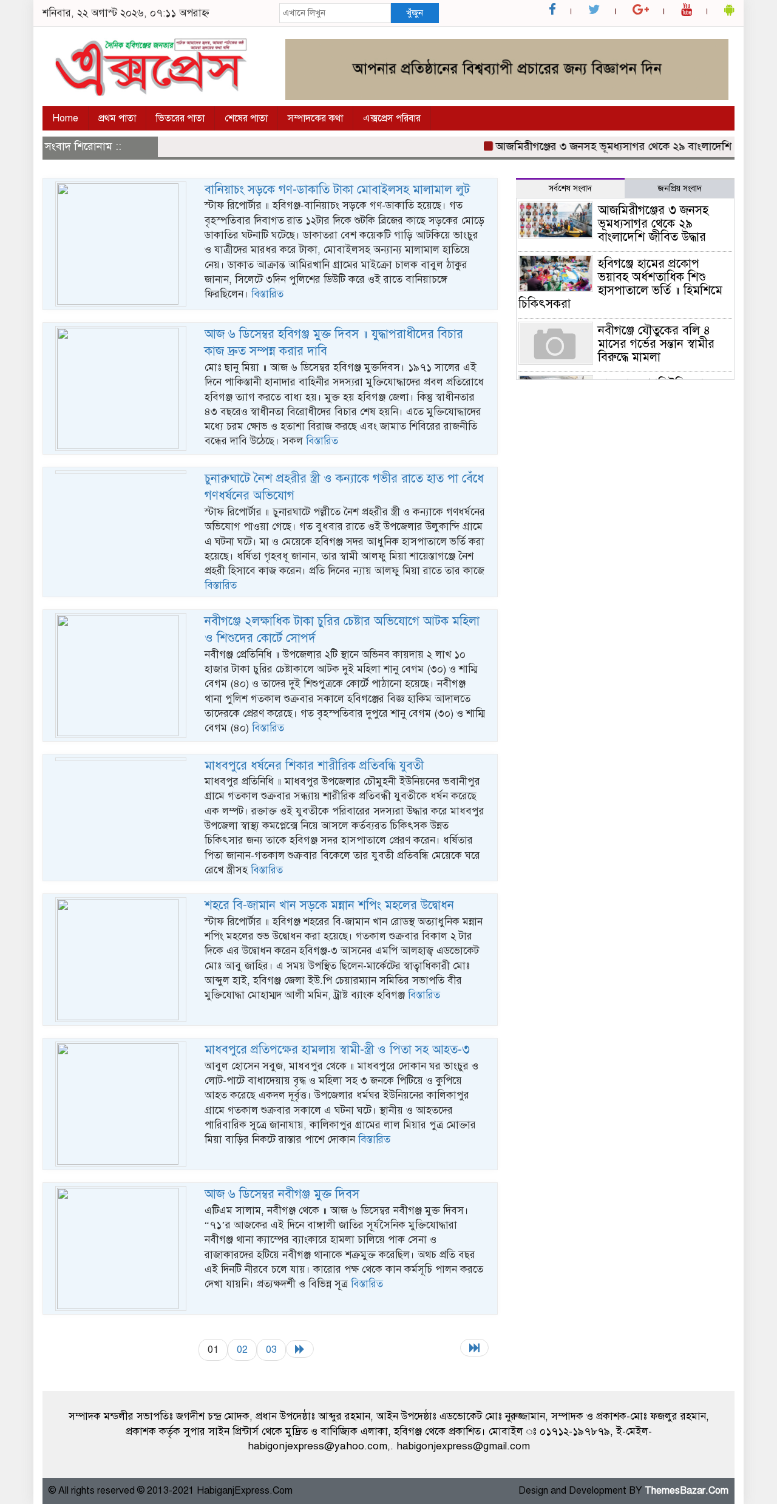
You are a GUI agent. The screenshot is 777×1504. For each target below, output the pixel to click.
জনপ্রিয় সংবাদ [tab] (679, 188)
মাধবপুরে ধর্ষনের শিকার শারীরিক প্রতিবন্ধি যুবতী (314, 765)
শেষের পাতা (246, 118)
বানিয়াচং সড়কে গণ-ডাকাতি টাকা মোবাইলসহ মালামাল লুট (337, 189)
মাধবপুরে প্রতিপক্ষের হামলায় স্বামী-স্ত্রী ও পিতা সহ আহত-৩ (337, 1049)
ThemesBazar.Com (686, 1491)
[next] (300, 1349)
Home (65, 118)
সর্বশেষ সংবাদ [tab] (570, 188)
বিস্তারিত (267, 294)
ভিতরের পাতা (180, 118)
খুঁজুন (414, 12)
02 (242, 1349)
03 (271, 1349)
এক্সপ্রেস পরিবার (392, 118)
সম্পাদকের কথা (315, 118)
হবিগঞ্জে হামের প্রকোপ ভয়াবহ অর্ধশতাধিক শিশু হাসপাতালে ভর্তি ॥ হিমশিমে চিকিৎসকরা (620, 283)
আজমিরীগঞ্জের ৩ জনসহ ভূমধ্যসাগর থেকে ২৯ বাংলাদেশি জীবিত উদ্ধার (626, 146)
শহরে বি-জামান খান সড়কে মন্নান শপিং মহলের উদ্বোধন (329, 905)
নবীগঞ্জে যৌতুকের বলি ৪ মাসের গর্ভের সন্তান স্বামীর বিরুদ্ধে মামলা (656, 344)
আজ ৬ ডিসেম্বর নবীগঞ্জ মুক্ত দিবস (282, 1194)
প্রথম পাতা (117, 118)
